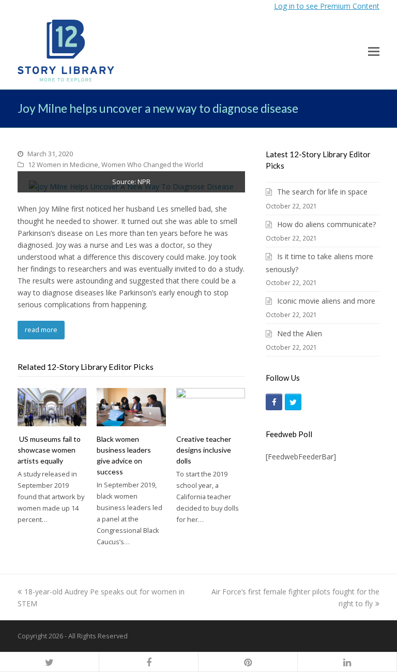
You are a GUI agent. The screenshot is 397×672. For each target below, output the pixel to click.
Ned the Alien (299, 333)
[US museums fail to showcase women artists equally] (52, 407)
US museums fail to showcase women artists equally (49, 450)
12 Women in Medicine (63, 164)
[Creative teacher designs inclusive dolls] (210, 407)
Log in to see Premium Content (326, 6)
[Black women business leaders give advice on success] (131, 407)
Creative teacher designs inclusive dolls (203, 450)
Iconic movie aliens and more (326, 301)
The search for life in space (322, 192)
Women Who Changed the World (152, 164)
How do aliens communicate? (326, 224)
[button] (373, 50)
